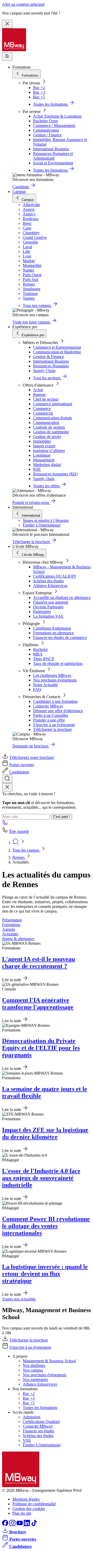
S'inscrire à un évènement (54, 725)
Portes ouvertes (21, 765)
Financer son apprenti (50, 602)
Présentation (12, 920)
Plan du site (21, 1513)
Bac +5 (39, 97)
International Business (51, 149)
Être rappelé (19, 831)
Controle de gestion (49, 427)
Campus (19, 191)
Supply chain (44, 478)
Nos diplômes (34, 1365)
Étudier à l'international (41, 525)
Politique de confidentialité (34, 1504)
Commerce (42, 408)
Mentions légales (26, 1499)
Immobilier (42, 441)
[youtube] (20, 1524)
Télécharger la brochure (52, 729)
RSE (37, 469)
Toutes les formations (40, 1407)
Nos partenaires (35, 1379)
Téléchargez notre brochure (31, 757)
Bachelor (40, 649)
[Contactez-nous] (5, 824)
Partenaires (42, 611)
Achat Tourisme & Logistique (57, 116)
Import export (44, 446)
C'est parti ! (61, 817)
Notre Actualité (45, 685)
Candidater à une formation (55, 701)
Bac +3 (39, 92)
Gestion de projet (47, 436)
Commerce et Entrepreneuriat (57, 347)
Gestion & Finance (48, 356)
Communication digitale (52, 418)
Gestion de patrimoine (51, 432)
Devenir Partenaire (48, 607)
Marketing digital (47, 464)
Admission (31, 1417)
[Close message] (7, 24)
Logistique (41, 455)
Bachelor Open (45, 121)
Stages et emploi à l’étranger (46, 520)
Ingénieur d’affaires (49, 450)
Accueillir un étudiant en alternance (62, 597)
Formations (11, 924)
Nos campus (33, 1370)
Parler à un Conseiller (50, 715)
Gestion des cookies (28, 1508)
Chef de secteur (45, 399)
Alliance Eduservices (50, 585)
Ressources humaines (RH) (55, 474)
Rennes (19, 857)
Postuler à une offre (49, 720)
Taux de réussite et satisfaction (57, 663)
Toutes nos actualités (19, 1299)
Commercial (43, 413)
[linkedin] (27, 1524)
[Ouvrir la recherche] (7, 778)
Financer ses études (38, 1431)
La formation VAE (48, 616)
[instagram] (13, 1524)
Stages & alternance (18, 938)
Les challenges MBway (52, 675)
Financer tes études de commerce (60, 637)
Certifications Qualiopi (41, 1421)
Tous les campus (26, 850)
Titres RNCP (43, 659)
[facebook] (5, 1524)
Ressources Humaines (51, 366)
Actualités (10, 934)
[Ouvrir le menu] (7, 56)
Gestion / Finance (47, 135)
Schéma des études (48, 581)
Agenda (8, 929)
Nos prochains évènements (55, 680)
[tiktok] (34, 1524)
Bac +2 (39, 87)
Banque (39, 394)
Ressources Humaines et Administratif (53, 155)
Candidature (19, 772)
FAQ (37, 689)
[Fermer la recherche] (7, 787)
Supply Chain (44, 370)
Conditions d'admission (52, 628)
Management (43, 460)
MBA (38, 654)
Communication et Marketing (57, 352)
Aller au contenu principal (23, 4)
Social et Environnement (53, 163)
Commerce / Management (54, 125)
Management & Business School (49, 1361)
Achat (38, 390)
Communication (46, 130)
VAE (27, 1440)
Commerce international (52, 404)
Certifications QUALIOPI (54, 576)
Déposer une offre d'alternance (58, 711)
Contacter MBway (48, 706)
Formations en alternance (53, 633)
